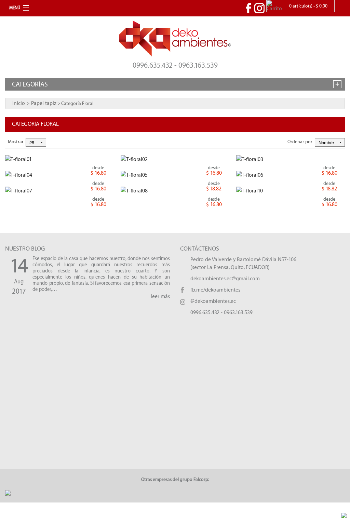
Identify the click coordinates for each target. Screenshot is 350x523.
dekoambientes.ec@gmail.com (225, 279)
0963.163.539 (238, 313)
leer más (160, 296)
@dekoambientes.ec (213, 301)
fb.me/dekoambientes (215, 290)
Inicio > (21, 103)
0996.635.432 (204, 313)
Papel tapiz (43, 103)
